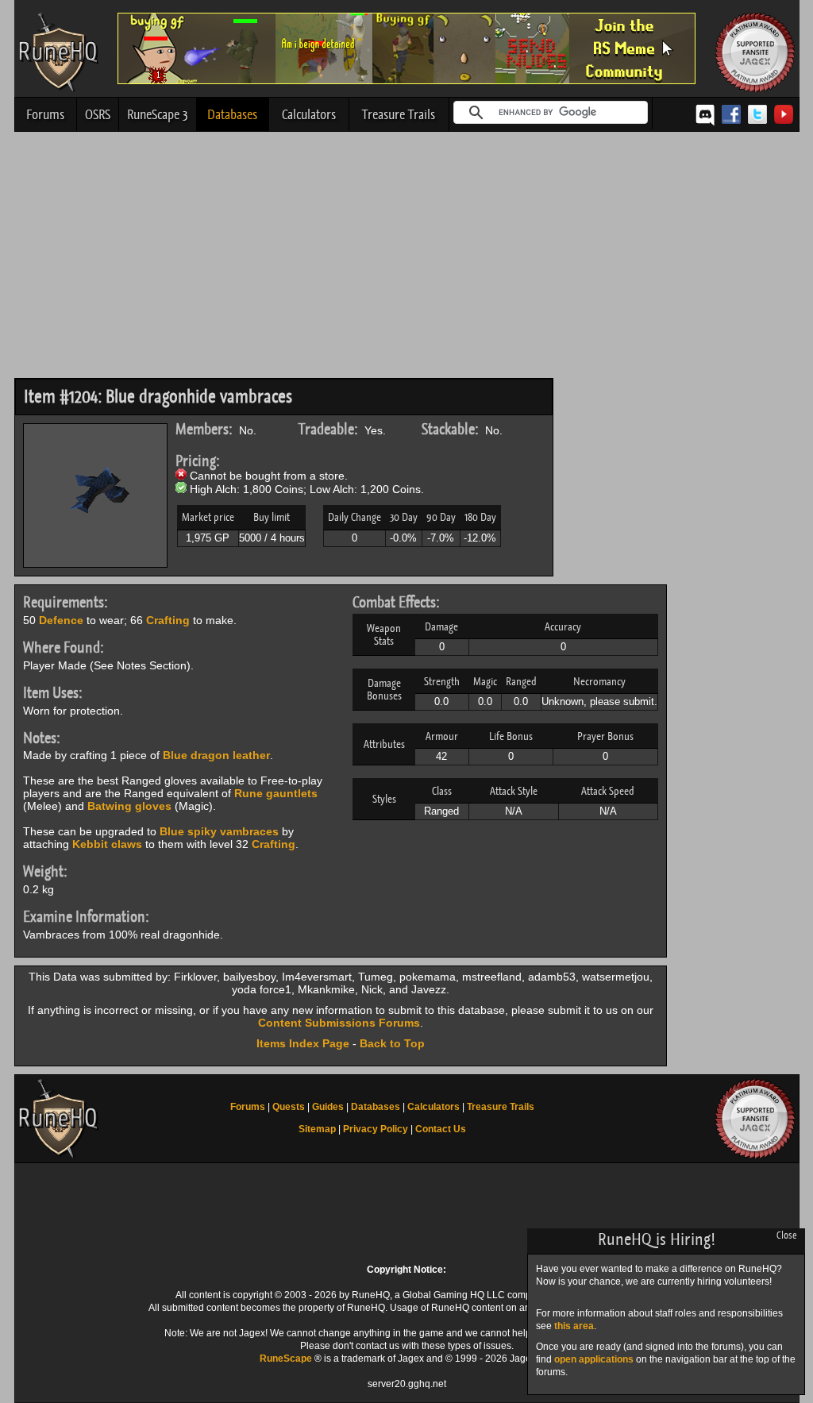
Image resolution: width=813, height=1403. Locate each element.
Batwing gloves (129, 806)
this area (574, 1326)
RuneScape (286, 1358)
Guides (328, 1106)
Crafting (168, 620)
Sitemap (317, 1129)
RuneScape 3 (157, 114)
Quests (288, 1106)
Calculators (309, 114)
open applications (594, 1359)
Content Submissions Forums (339, 1022)
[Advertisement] (407, 259)
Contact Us (440, 1129)
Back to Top (392, 1043)
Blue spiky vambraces (219, 831)
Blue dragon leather (216, 755)
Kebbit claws (107, 844)
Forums (45, 114)
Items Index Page (302, 1043)
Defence (61, 620)
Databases (232, 114)
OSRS (97, 114)
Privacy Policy (375, 1129)
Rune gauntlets (276, 793)
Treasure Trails (398, 114)
